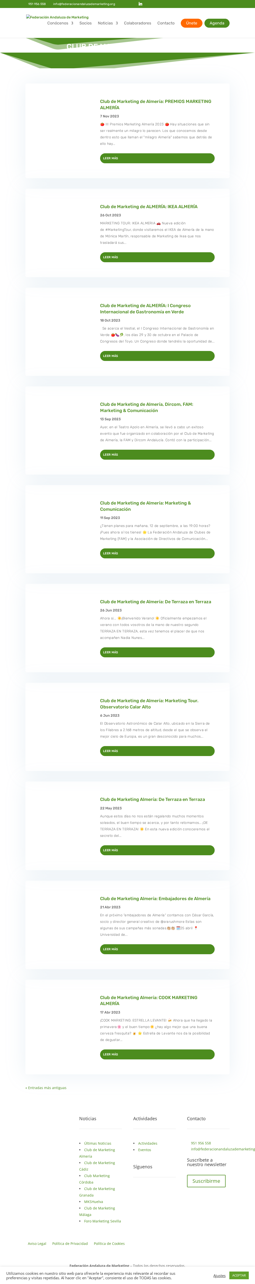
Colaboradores (137, 23)
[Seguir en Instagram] (167, 1193)
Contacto (166, 23)
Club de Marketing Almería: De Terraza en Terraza (152, 799)
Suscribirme (206, 1181)
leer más (110, 158)
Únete (191, 23)
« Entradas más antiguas (45, 1087)
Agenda (217, 23)
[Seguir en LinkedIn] (157, 1193)
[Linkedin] (140, 3)
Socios (85, 23)
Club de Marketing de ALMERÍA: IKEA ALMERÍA (148, 206)
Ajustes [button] (219, 1275)
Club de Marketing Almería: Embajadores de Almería (155, 898)
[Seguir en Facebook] (137, 1193)
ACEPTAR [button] (239, 1275)
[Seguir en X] (147, 1193)
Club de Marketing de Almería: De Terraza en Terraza (155, 601)
